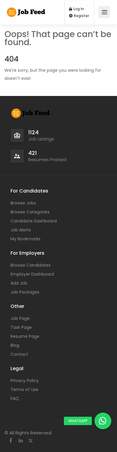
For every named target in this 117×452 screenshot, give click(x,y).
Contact (19, 354)
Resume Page (24, 336)
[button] (102, 421)
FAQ (14, 398)
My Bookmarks (25, 239)
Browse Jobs (23, 203)
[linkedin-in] (20, 441)
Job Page (20, 318)
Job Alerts (20, 230)
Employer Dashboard (32, 274)
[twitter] (30, 441)
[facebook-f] (10, 441)
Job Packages (24, 292)
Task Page (21, 327)
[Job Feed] (26, 9)
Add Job (18, 283)
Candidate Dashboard (33, 221)
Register (81, 15)
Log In (78, 9)
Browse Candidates (30, 265)
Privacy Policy (24, 381)
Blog (14, 345)
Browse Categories (30, 212)
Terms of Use (24, 390)
